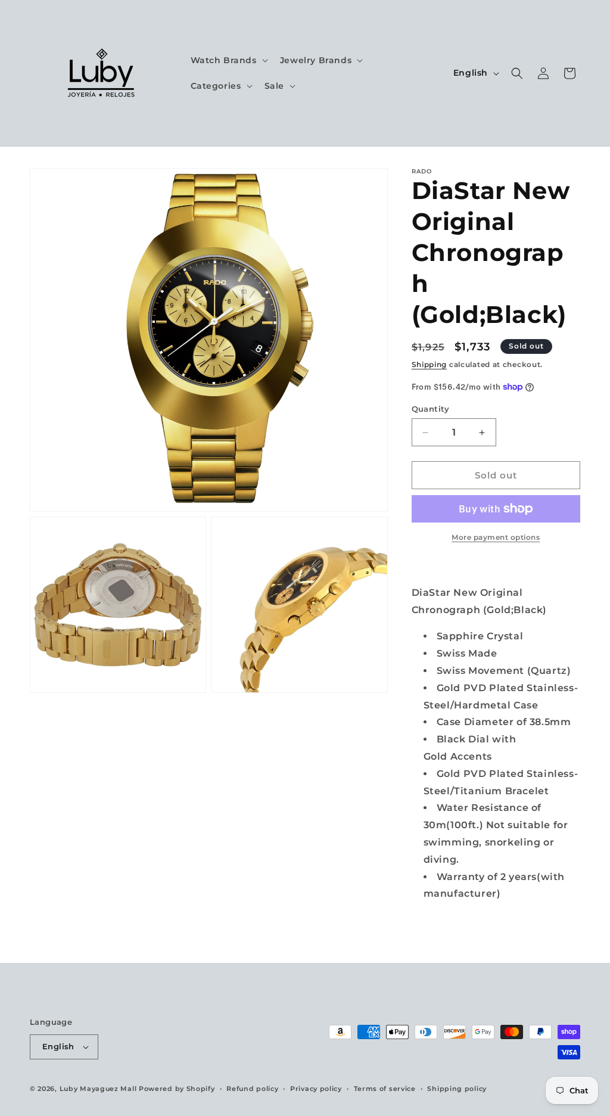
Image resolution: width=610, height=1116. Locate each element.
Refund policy (252, 1088)
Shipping (429, 364)
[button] (228, 60)
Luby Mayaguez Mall (98, 1088)
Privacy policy (316, 1088)
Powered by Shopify (177, 1088)
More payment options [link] (496, 537)
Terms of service (385, 1088)
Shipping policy (457, 1088)
